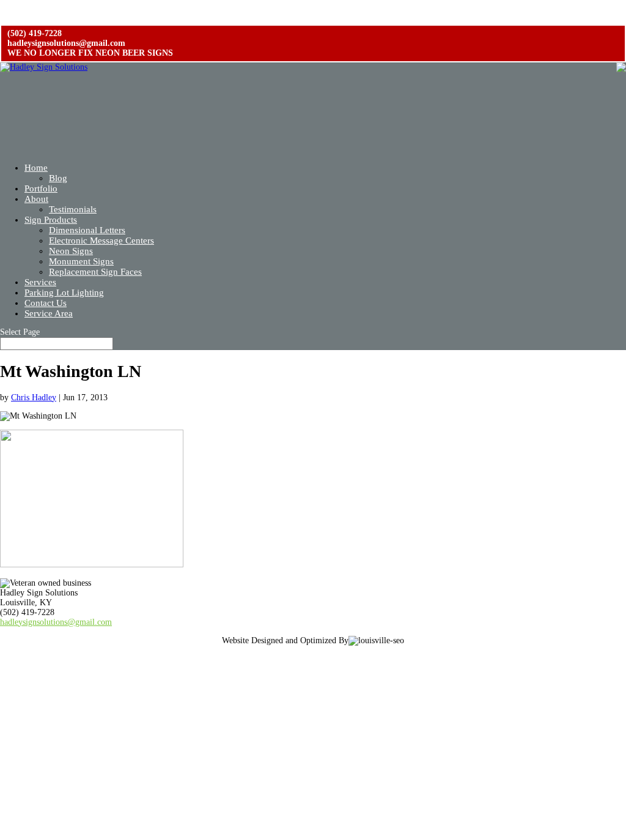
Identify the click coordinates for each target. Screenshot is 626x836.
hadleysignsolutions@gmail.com (56, 622)
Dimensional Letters (87, 230)
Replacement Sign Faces (95, 272)
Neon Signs (71, 251)
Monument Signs (81, 261)
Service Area (48, 313)
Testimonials (73, 209)
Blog (58, 178)
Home (36, 168)
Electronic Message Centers (101, 240)
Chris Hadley (33, 397)
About (36, 199)
